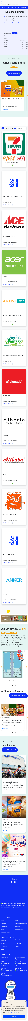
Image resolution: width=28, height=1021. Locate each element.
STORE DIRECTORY (22, 7)
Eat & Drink (18, 943)
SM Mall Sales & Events (21, 923)
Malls (2, 920)
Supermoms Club (5, 957)
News (2, 949)
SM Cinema (4, 926)
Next (27, 667)
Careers (2, 929)
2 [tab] (12, 113)
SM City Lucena (5, 7)
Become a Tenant (19, 929)
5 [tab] (16, 113)
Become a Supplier (5, 932)
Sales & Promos (18, 939)
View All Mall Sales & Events (18, 695)
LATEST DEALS (14, 7)
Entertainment (4, 946)
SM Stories (3, 940)
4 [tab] (15, 113)
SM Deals (3, 923)
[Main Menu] (19, 4)
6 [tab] (18, 113)
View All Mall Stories (9, 749)
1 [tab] (10, 113)
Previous (1, 667)
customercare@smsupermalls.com (9, 910)
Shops (16, 920)
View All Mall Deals (13, 73)
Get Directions (9, 27)
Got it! (14, 1016)
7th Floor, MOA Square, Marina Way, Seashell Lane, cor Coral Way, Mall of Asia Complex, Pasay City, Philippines (13, 905)
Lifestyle (17, 946)
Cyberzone (17, 926)
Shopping (3, 943)
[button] (9, 4)
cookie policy (13, 1012)
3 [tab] (13, 113)
